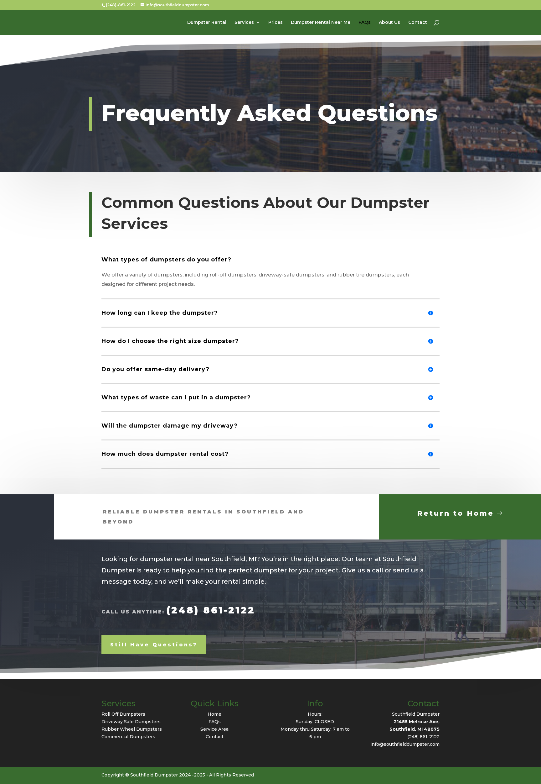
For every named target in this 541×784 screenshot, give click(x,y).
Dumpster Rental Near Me (320, 22)
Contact (417, 22)
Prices (275, 22)
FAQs (364, 22)
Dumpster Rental (206, 22)
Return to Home (455, 513)
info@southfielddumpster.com (405, 744)
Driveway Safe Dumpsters (131, 721)
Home (214, 714)
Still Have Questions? (154, 645)
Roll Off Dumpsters (123, 714)
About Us (389, 22)
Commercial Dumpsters (128, 736)
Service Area (214, 729)
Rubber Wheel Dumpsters (131, 729)
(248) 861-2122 (211, 610)
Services (244, 22)
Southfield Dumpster (416, 714)
